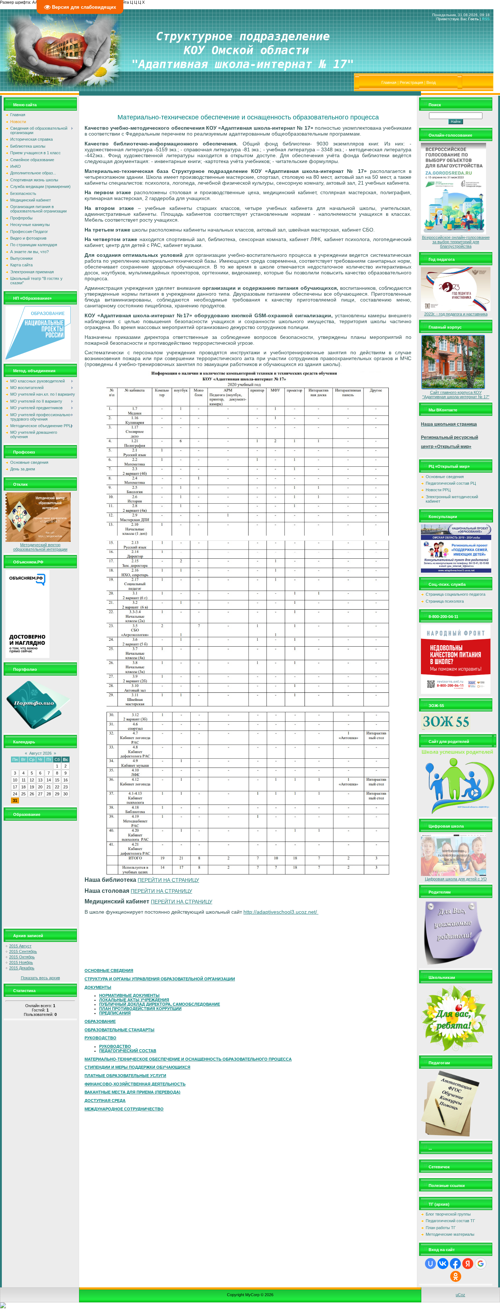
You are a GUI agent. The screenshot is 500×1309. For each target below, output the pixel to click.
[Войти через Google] (480, 1263)
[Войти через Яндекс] (467, 1263)
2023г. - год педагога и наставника (456, 314)
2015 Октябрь (22, 957)
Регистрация (411, 82)
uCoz (460, 1295)
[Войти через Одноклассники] (455, 1276)
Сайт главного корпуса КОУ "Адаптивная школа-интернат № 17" (455, 394)
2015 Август (20, 946)
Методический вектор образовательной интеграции (40, 547)
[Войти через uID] (430, 1263)
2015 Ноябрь (21, 962)
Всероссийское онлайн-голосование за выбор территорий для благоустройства (456, 241)
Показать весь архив (40, 978)
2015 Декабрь (21, 968)
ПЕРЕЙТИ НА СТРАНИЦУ (168, 880)
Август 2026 (40, 753)
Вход (431, 82)
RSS (486, 19)
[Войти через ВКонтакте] (442, 1263)
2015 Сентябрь (23, 951)
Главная (388, 82)
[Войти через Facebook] (455, 1263)
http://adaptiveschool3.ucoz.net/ (280, 912)
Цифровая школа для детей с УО (456, 879)
